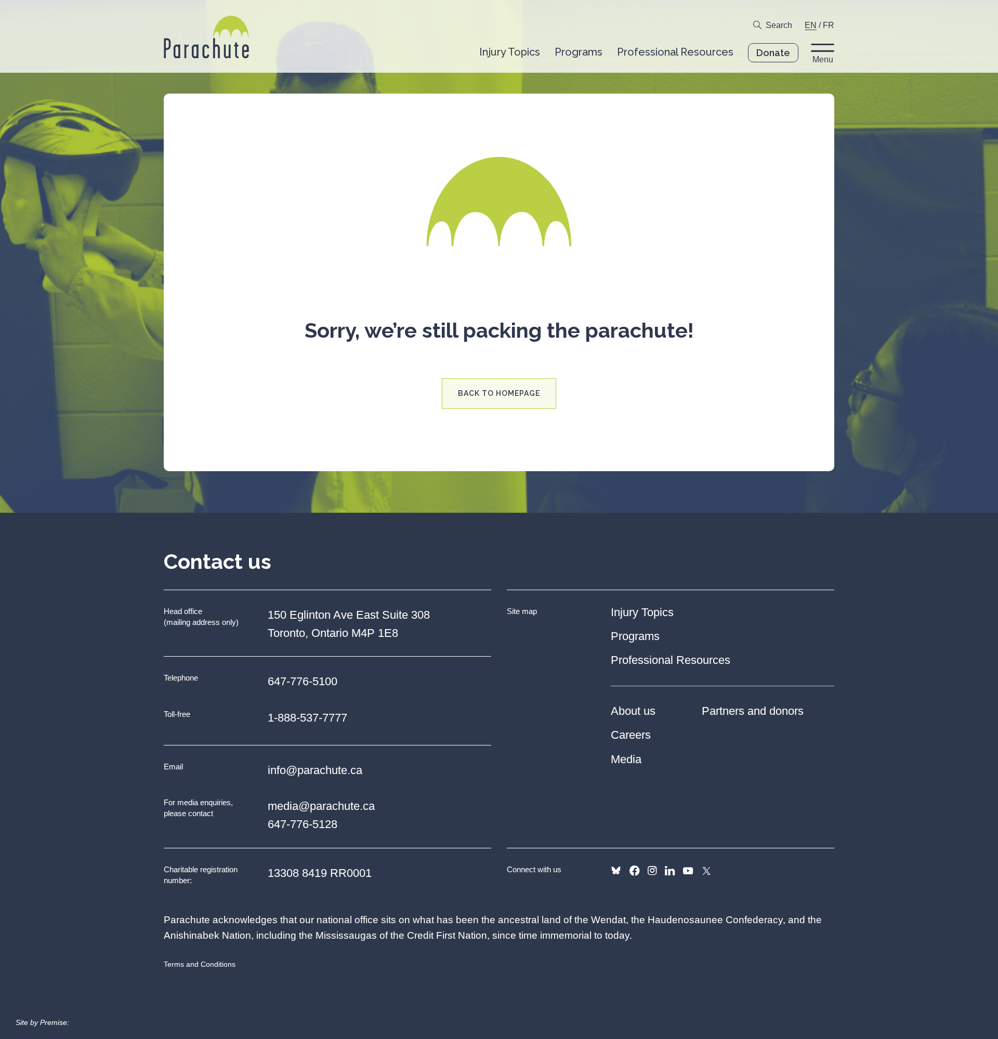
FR (828, 25)
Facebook (634, 870)
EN (811, 25)
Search (779, 25)
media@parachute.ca (321, 806)
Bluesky (616, 870)
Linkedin (670, 870)
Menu (822, 59)
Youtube (688, 870)
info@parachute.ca (315, 770)
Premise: (54, 1022)
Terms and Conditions (199, 964)
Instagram (652, 870)
